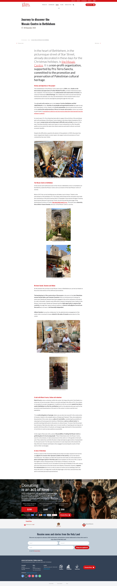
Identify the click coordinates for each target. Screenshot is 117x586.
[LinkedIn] (36, 576)
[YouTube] (33, 576)
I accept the (34, 550)
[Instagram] (29, 576)
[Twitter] (26, 576)
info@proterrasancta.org (31, 572)
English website (47, 568)
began (59, 202)
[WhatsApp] (40, 576)
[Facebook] (22, 576)
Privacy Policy (37, 550)
